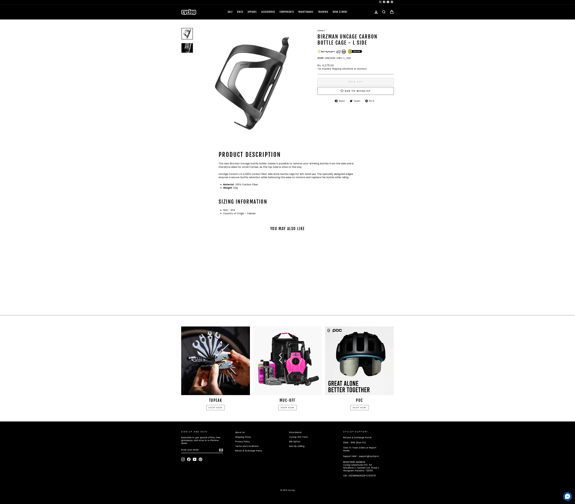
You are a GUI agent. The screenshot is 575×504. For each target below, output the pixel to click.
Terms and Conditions (247, 446)
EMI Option (294, 441)
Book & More (340, 11)
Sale (230, 11)
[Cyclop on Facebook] (189, 459)
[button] (567, 496)
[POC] (359, 360)
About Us (240, 432)
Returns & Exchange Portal (357, 437)
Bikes (240, 11)
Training (323, 11)
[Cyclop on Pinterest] (200, 459)
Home (320, 30)
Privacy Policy (242, 441)
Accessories (268, 11)
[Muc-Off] (287, 360)
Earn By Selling (296, 446)
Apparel (252, 11)
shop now (359, 407)
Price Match (295, 432)
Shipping (336, 68)
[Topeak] (215, 360)
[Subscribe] (221, 450)
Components (287, 11)
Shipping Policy (243, 437)
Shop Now (287, 407)
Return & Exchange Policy (248, 450)
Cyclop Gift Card (298, 437)
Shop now (215, 407)
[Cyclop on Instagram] (183, 459)
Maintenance (305, 11)
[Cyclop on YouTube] (194, 459)
